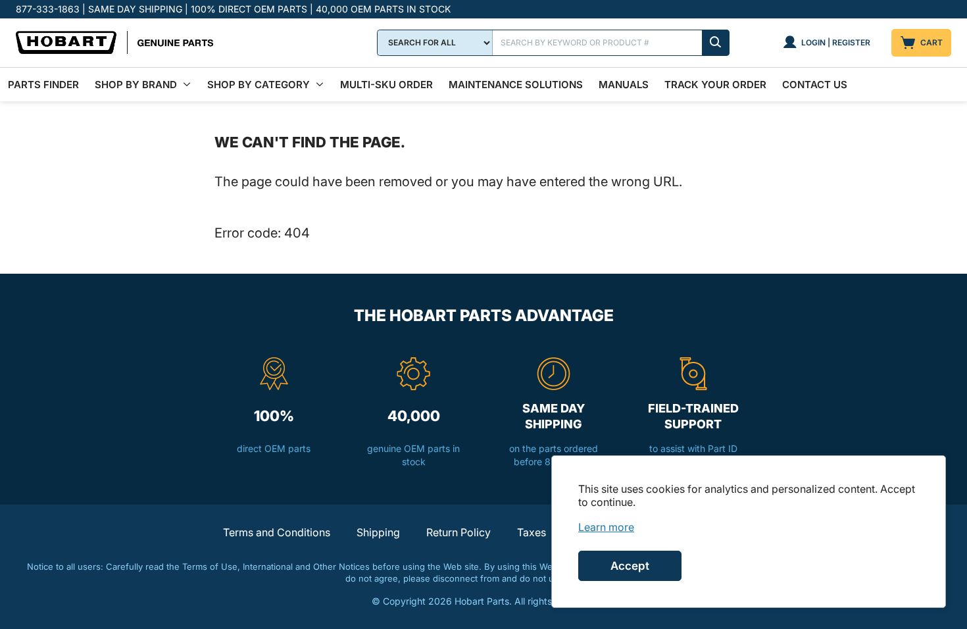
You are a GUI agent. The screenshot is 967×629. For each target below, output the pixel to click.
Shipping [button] (378, 532)
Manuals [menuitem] (624, 84)
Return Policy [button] (458, 532)
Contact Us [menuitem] (814, 84)
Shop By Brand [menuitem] (136, 84)
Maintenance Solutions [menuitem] (516, 84)
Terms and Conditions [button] (276, 532)
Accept (629, 565)
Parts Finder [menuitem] (43, 84)
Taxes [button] (531, 532)
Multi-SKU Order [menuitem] (386, 84)
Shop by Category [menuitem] (258, 84)
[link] (606, 527)
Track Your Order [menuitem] (715, 84)
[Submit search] (716, 43)
